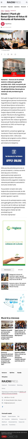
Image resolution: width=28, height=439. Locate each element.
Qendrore (16, 7)
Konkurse (4, 372)
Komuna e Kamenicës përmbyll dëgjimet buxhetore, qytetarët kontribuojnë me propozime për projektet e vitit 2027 (7, 358)
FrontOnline (12, 425)
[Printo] (14, 54)
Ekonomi (23, 7)
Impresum (4, 385)
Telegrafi (4, 416)
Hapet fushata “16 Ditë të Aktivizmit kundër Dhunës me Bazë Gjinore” (20, 332)
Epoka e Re (4, 425)
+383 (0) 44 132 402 (9, 397)
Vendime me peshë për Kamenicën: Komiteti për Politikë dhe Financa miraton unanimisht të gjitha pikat (7, 334)
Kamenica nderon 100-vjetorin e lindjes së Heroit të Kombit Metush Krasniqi (17, 285)
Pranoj (4, 436)
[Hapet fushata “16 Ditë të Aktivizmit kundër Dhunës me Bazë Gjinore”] (21, 325)
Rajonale (10, 7)
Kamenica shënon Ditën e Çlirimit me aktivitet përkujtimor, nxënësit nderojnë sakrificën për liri (20, 357)
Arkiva (3, 388)
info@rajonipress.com (9, 403)
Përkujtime (4, 377)
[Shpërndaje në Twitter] (4, 54)
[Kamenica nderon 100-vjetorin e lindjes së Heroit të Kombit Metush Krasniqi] (4, 286)
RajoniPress (8, 24)
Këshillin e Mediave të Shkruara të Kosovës (14, 392)
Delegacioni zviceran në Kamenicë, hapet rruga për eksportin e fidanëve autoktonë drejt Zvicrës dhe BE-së (17, 277)
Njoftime (12, 372)
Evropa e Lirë (22, 419)
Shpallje (19, 372)
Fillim (2, 10)
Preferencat (11, 436)
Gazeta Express (12, 416)
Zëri (18, 416)
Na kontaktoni (12, 385)
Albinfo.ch (4, 422)
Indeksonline (14, 419)
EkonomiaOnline (13, 422)
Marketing (19, 385)
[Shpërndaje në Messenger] (8, 54)
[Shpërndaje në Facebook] (1, 54)
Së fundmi (3, 7)
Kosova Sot (21, 422)
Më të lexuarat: (7, 270)
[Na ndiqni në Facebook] (2, 407)
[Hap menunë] (1, 2)
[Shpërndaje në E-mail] (11, 54)
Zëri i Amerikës (5, 419)
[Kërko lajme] (26, 2)
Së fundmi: (20, 269)
